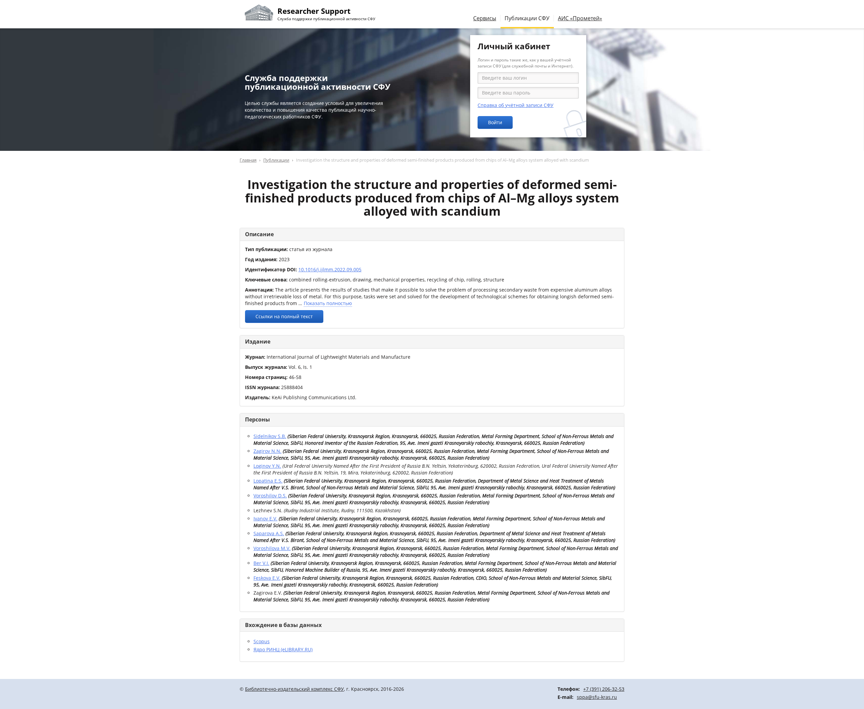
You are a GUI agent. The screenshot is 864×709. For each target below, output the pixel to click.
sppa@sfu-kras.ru (597, 697)
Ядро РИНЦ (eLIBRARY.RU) (283, 649)
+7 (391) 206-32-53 (603, 689)
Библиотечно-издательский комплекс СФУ (294, 689)
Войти (495, 122)
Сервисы (484, 18)
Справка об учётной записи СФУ (516, 105)
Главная (248, 160)
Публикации (276, 160)
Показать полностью (328, 303)
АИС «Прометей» (580, 18)
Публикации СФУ (527, 18)
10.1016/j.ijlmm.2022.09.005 (329, 269)
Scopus (261, 641)
